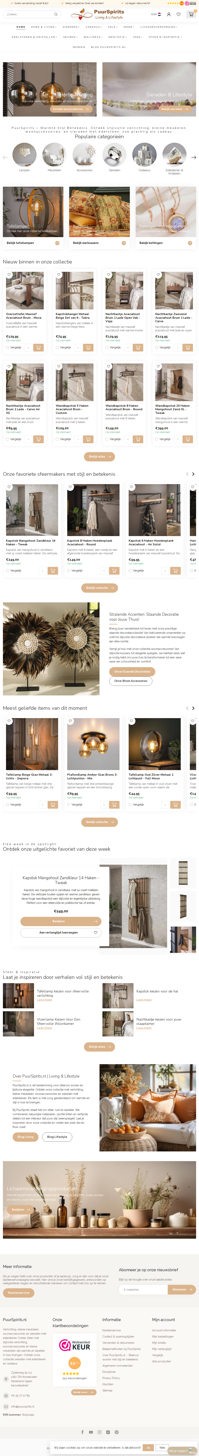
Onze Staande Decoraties (132, 671)
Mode (128, 27)
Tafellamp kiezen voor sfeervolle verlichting (63, 993)
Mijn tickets (159, 1342)
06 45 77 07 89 (20, 1395)
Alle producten (161, 1361)
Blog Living (25, 1136)
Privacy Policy (111, 1378)
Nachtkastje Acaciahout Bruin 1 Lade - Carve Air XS (23, 409)
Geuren (69, 37)
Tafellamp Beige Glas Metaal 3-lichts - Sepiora (29, 776)
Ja (148, 1447)
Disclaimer (109, 1371)
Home (21, 27)
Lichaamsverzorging (158, 27)
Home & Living (43, 27)
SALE (112, 27)
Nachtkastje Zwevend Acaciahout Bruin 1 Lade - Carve (173, 317)
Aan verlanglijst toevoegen (58, 932)
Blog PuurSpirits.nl (108, 47)
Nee (162, 1447)
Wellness (92, 37)
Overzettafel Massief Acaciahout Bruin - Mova (23, 316)
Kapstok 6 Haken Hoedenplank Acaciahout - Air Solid (151, 542)
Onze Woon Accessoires (130, 680)
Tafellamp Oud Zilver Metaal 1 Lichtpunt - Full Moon (151, 776)
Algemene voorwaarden (117, 1365)
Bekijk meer (80, 1392)
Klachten (107, 1384)
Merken (79, 47)
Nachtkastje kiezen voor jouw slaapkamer (158, 1021)
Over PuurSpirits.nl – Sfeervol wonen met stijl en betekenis (120, 1357)
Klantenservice (18, 1292)
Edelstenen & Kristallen (33, 37)
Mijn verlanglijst (161, 1349)
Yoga (137, 37)
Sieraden (70, 27)
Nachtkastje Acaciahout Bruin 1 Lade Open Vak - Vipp (123, 317)
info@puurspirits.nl (22, 1406)
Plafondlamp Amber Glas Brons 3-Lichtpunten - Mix (92, 776)
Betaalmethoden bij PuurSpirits (121, 1349)
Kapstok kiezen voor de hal (157, 991)
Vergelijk (15, 347)
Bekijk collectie (97, 587)
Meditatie (117, 37)
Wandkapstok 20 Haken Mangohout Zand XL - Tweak (172, 409)
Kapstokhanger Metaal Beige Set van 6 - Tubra (73, 316)
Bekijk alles (97, 456)
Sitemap (107, 1390)
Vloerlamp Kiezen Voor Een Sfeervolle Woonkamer (58, 1021)
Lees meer (44, 999)
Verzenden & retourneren (118, 1342)
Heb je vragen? (178, 1451)
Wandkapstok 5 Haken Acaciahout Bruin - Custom (72, 409)
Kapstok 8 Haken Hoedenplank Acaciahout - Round (89, 542)
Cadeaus (93, 27)
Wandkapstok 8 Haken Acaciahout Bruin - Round (124, 407)
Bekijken (58, 921)
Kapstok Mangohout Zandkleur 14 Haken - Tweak (30, 542)
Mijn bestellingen (163, 1336)
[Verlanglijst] (179, 14)
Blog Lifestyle (57, 1136)
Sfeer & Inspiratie (164, 37)
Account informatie (164, 1330)
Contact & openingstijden (118, 1336)
